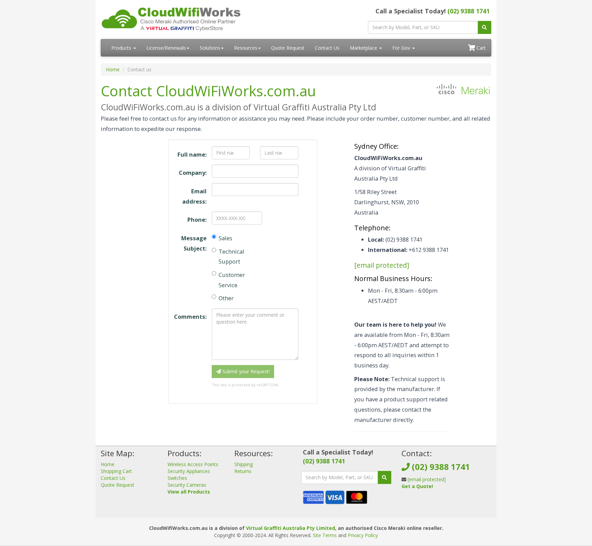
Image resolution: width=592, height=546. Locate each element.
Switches (177, 478)
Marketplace (364, 48)
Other (226, 298)
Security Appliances (189, 471)
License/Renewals (166, 48)
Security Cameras (187, 485)
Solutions (210, 48)
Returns (242, 471)
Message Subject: (193, 243)
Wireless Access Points (193, 464)
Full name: (191, 154)
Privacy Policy (363, 535)
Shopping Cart (116, 471)
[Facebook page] (406, 503)
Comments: (190, 316)
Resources (245, 48)
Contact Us (327, 48)
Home (113, 69)
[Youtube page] (428, 503)
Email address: (194, 196)
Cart (480, 48)
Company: (192, 173)
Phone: (196, 219)
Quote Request (288, 48)
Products (122, 48)
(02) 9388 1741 (468, 11)
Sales (225, 238)
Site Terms (325, 535)
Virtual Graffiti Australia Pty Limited (290, 528)
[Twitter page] (417, 503)
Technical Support (231, 256)
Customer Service (232, 280)
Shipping (243, 464)
